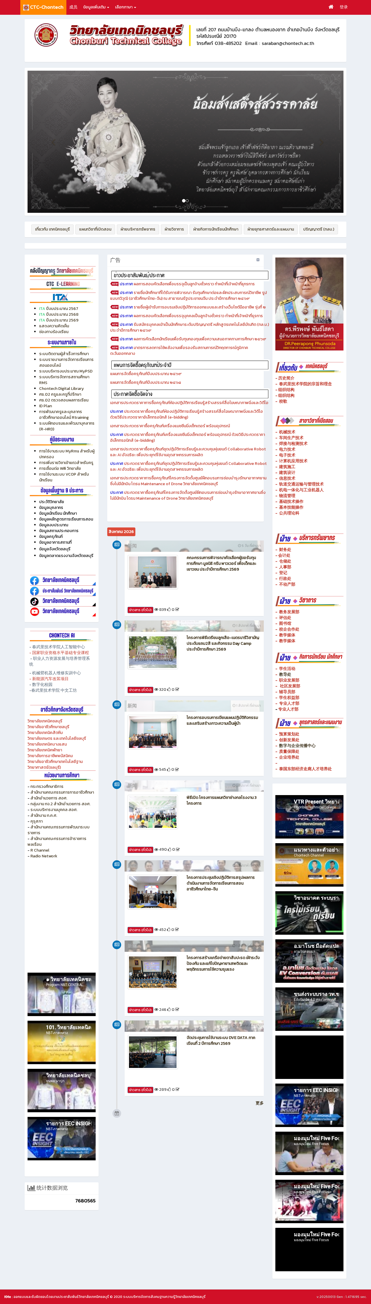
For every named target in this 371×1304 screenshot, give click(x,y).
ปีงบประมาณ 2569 (62, 320)
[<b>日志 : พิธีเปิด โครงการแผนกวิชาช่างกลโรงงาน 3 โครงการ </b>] (153, 812)
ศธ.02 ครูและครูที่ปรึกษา (60, 394)
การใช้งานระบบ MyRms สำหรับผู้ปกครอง (66, 454)
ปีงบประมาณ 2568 (62, 314)
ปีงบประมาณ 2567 (62, 309)
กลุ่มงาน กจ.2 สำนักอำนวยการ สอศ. (60, 804)
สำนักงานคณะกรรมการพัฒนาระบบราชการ (59, 830)
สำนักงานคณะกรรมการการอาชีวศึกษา (62, 792)
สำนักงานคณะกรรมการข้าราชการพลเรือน (57, 842)
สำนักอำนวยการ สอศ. (48, 798)
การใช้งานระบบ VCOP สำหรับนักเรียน (64, 477)
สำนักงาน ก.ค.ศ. (43, 815)
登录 (344, 7)
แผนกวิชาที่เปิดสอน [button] (95, 229)
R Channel (39, 850)
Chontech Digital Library (61, 389)
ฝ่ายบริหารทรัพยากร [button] (138, 229)
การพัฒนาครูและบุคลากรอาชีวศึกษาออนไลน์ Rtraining (64, 415)
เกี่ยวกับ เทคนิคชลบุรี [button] (52, 229)
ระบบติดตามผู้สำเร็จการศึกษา (64, 354)
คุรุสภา (36, 821)
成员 (73, 7)
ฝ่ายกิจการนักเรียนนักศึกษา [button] (215, 229)
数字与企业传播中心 (297, 746)
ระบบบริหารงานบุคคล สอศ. (53, 810)
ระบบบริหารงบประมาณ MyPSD (65, 371)
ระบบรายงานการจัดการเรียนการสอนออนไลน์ (66, 362)
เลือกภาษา (124, 7)
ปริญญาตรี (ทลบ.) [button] (318, 229)
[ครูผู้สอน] (62, 271)
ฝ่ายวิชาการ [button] (174, 229)
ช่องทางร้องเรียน (53, 332)
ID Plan (45, 406)
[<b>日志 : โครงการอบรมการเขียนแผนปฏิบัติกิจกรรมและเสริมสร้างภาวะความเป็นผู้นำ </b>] (153, 732)
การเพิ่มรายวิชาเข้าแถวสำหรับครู (66, 463)
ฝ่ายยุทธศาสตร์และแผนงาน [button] (271, 229)
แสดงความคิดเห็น (54, 326)
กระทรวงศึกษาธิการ (46, 787)
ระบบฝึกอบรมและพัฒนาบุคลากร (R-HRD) (66, 426)
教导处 (285, 674)
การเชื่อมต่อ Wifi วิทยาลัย (60, 468)
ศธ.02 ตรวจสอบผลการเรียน (63, 400)
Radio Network (44, 856)
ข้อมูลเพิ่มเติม (94, 7)
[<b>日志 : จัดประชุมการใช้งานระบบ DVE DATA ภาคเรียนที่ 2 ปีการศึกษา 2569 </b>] (153, 1052)
